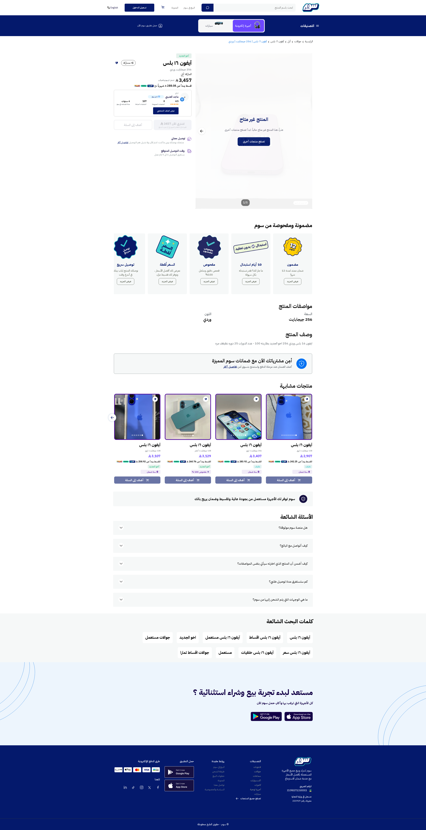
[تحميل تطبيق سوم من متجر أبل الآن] (299, 716)
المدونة (175, 7)
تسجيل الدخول (139, 7)
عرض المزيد (292, 281)
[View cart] (163, 7)
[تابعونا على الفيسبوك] (158, 787)
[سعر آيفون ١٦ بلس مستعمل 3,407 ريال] (238, 417)
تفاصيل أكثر (123, 142)
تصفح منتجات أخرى (254, 142)
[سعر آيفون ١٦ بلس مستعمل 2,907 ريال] (289, 417)
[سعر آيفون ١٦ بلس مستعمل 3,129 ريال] (188, 417)
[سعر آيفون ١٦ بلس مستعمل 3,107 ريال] (137, 417)
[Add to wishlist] (116, 63)
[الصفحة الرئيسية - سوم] (311, 7)
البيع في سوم (189, 7)
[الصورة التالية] (201, 131)
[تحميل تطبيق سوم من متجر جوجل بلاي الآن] (268, 716)
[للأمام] (112, 417)
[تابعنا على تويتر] (150, 787)
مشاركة (126, 63)
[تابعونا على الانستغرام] (142, 787)
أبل (182, 74)
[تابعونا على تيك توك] (133, 787)
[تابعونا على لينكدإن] (125, 787)
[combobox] (249, 8)
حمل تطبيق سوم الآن (147, 25)
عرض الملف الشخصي (166, 110)
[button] (207, 8)
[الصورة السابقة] (306, 131)
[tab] (248, 26)
